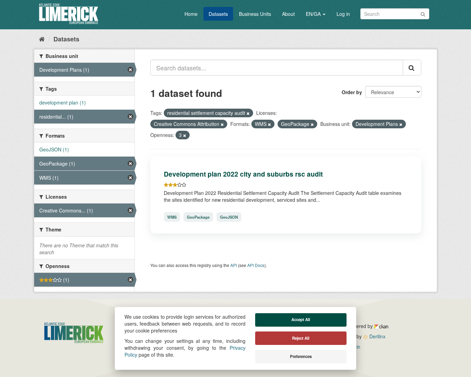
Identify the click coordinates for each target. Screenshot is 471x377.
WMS (172, 217)
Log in (343, 13)
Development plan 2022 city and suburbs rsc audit (243, 174)
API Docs (255, 265)
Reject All (300, 338)
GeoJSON (229, 217)
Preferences (301, 356)
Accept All (300, 320)
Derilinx (376, 336)
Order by (352, 92)
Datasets (218, 13)
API (233, 265)
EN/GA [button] (314, 13)
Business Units (255, 13)
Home (191, 13)
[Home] (42, 38)
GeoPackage (198, 217)
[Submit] (423, 13)
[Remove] (248, 113)
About (288, 13)
